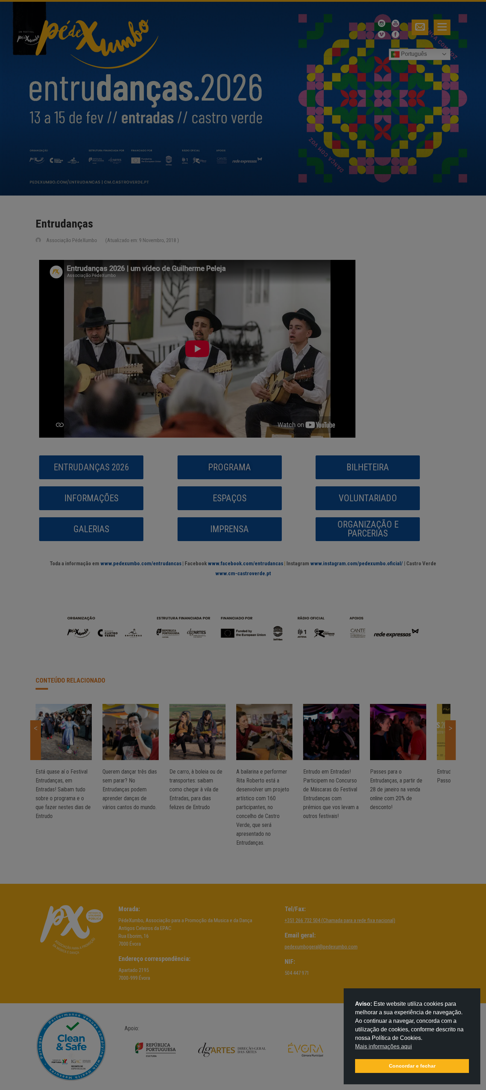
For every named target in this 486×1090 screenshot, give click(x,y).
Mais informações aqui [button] (383, 1046)
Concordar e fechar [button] (412, 1066)
